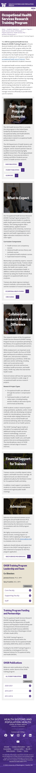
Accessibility (7, 749)
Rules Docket (10, 751)
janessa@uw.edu (25, 539)
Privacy (19, 751)
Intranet (6, 747)
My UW (28, 749)
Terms (26, 751)
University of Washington (4, 5)
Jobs (28, 747)
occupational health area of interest (13, 59)
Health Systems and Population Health (21, 4)
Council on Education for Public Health (21, 760)
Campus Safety (19, 749)
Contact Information (18, 747)
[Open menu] (33, 9)
